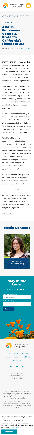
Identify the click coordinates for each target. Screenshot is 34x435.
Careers (7, 357)
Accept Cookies (9, 431)
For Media (26, 357)
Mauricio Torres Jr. (25, 48)
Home (4, 15)
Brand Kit (25, 353)
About (16, 353)
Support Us (17, 360)
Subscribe (8, 309)
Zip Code (8, 301)
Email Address (10, 294)
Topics (8, 353)
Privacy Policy (14, 427)
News (9, 15)
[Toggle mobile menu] (28, 6)
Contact (17, 266)
